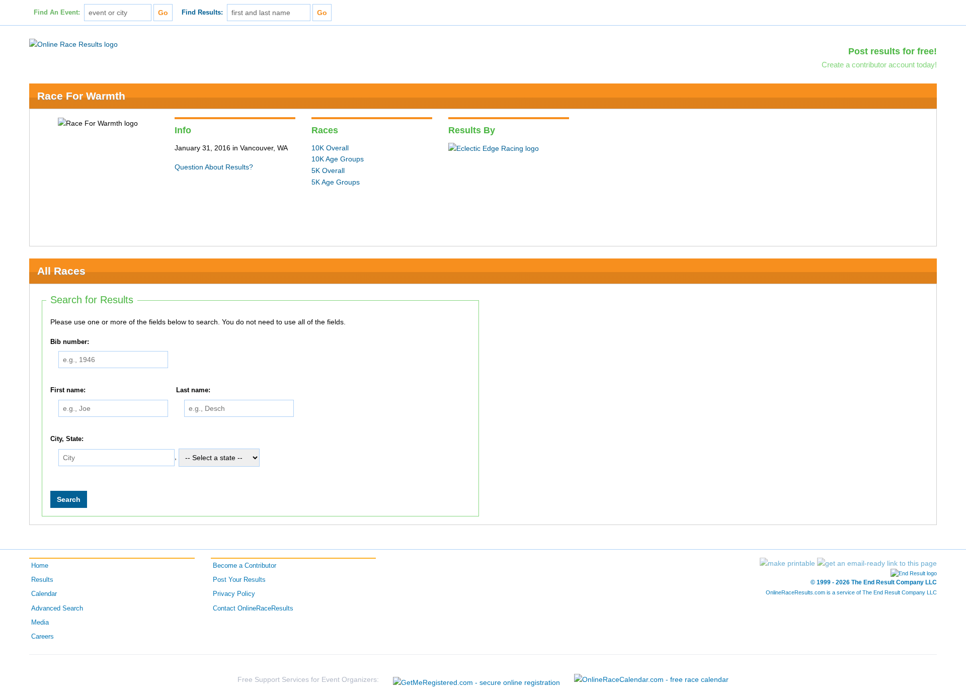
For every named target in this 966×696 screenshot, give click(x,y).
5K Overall (328, 170)
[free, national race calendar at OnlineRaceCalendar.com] (651, 679)
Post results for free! (892, 51)
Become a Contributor (244, 565)
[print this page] (787, 563)
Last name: (193, 390)
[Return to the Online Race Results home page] (73, 44)
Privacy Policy (234, 593)
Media (40, 622)
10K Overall (330, 148)
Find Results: (202, 12)
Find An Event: (57, 12)
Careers (42, 636)
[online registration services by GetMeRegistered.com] (476, 679)
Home (39, 565)
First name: (68, 390)
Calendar (44, 593)
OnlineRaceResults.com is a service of (851, 592)
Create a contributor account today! (879, 64)
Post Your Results (239, 579)
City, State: (67, 439)
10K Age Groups (337, 159)
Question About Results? (214, 167)
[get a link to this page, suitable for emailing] (877, 563)
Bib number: (69, 341)
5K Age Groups (335, 182)
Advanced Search (57, 608)
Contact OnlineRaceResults (253, 608)
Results (42, 579)
